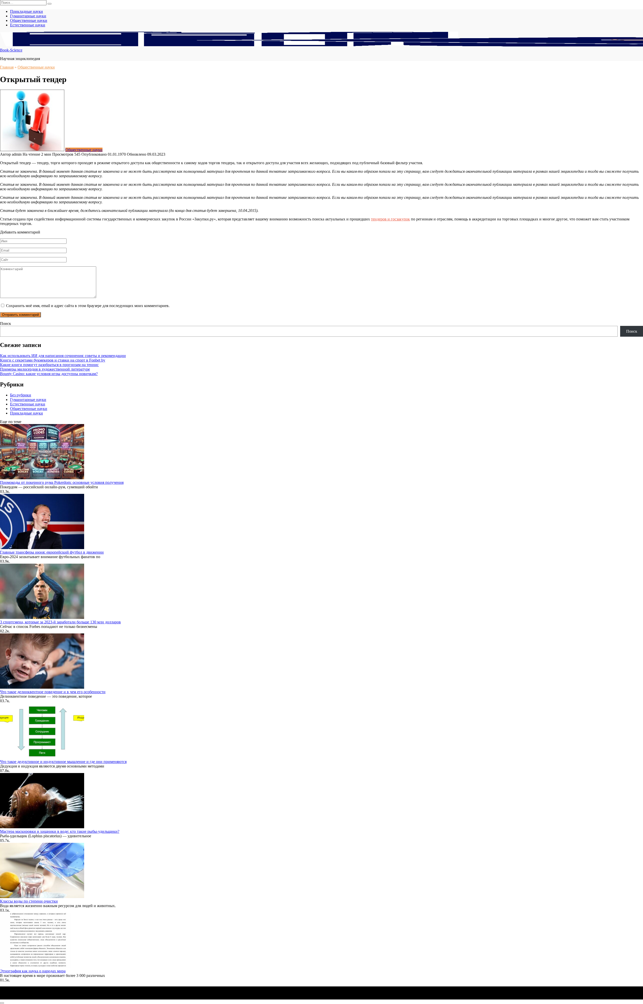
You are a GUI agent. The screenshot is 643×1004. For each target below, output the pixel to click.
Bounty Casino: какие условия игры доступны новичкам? (49, 374)
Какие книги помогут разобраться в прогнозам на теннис (49, 365)
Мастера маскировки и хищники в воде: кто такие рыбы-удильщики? (59, 831)
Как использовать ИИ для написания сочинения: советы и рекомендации (63, 355)
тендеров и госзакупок (390, 219)
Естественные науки (27, 25)
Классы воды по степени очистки (29, 901)
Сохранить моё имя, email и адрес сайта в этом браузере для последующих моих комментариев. (88, 306)
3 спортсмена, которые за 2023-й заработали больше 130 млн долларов (60, 622)
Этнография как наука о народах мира (33, 971)
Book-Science (11, 50)
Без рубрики (20, 395)
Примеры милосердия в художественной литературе (45, 369)
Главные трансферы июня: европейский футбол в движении (52, 552)
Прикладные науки (26, 11)
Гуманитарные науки (28, 16)
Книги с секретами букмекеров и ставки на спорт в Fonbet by (52, 360)
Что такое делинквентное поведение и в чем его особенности (52, 692)
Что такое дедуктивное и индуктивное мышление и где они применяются (63, 761)
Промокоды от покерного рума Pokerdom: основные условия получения (62, 482)
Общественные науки (28, 20)
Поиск (5, 323)
